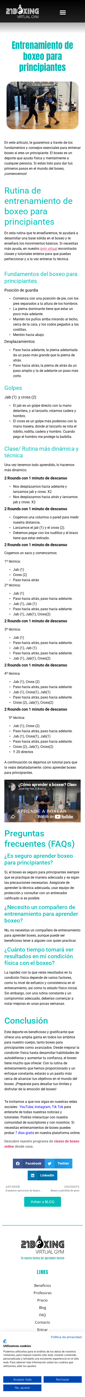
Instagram (42, 1107)
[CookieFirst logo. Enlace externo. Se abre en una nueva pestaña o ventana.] (5, 1341)
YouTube (26, 1107)
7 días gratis (24, 1133)
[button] (63, 12)
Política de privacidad (66, 1337)
